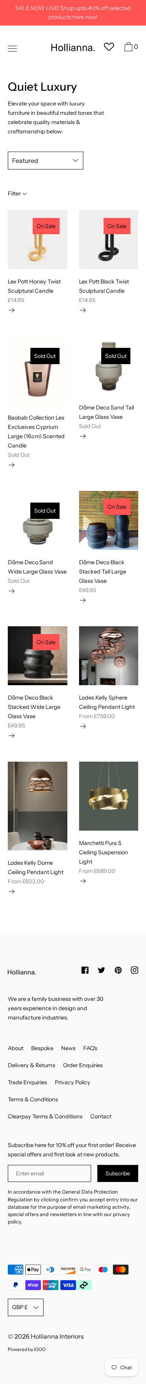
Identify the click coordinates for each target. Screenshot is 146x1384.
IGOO (40, 1349)
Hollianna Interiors (57, 1336)
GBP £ (20, 1307)
